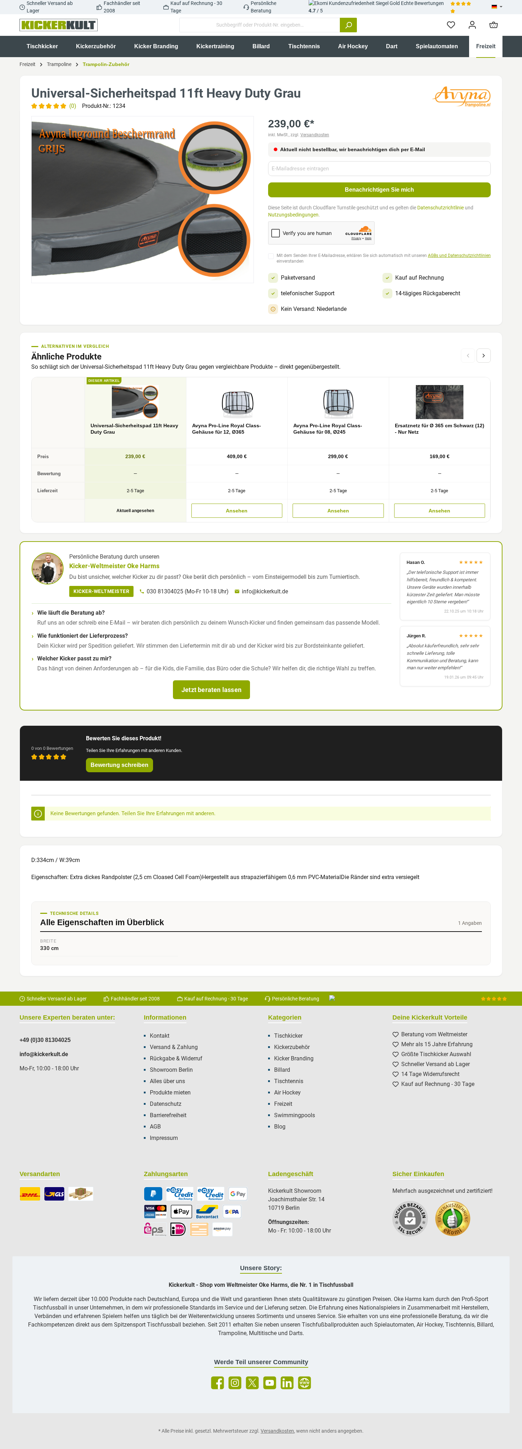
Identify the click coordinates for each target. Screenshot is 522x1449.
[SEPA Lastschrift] (232, 1211)
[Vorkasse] (199, 1229)
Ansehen (237, 511)
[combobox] (259, 25)
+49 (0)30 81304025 (45, 1040)
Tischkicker (288, 1035)
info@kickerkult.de (265, 591)
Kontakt (159, 1035)
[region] (142, 199)
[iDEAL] (178, 1229)
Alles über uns (167, 1081)
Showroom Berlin (171, 1069)
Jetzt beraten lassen (211, 689)
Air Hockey (287, 1092)
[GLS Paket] (54, 1194)
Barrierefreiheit (168, 1115)
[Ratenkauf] (210, 1194)
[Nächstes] (484, 355)
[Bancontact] (207, 1211)
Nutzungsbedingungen (293, 215)
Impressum (164, 1138)
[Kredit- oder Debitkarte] (155, 1211)
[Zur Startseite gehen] (59, 25)
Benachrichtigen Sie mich (379, 190)
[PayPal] (153, 1194)
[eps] (155, 1229)
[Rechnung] (180, 1194)
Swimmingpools (294, 1115)
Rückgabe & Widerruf (176, 1058)
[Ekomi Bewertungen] (456, 1222)
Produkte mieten (170, 1092)
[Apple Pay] (181, 1211)
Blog (280, 1126)
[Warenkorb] (493, 25)
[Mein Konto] (472, 25)
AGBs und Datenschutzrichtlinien (459, 255)
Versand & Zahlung (174, 1047)
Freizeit (283, 1104)
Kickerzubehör (292, 1047)
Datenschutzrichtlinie (440, 207)
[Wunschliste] (451, 25)
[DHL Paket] (30, 1194)
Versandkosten (314, 134)
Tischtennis (288, 1081)
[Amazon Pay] (222, 1229)
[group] (143, 199)
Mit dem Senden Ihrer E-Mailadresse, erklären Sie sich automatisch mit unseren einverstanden (384, 258)
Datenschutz (165, 1104)
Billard (282, 1069)
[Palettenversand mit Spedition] (80, 1194)
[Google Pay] (238, 1194)
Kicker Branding (294, 1058)
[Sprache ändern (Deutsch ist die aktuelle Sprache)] (496, 7)
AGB (155, 1126)
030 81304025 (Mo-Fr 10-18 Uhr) (188, 591)
